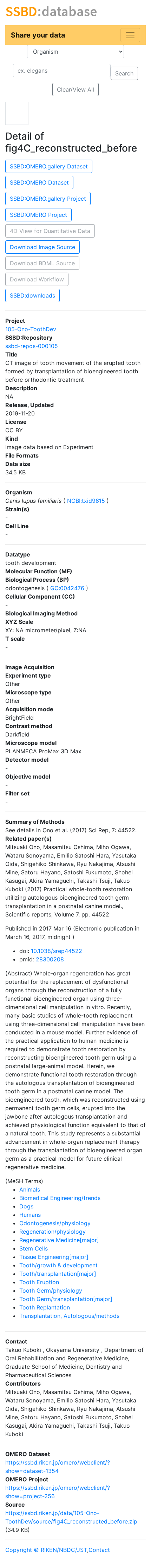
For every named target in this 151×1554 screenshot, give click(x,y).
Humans (30, 1214)
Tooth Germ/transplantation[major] (65, 1298)
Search (124, 73)
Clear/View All (75, 89)
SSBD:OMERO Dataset (39, 182)
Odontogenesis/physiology (55, 1223)
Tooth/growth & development (58, 1265)
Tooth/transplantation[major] (57, 1273)
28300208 (50, 959)
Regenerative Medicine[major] (59, 1239)
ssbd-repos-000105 (31, 345)
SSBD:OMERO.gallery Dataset (49, 166)
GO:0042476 (67, 588)
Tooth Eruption (39, 1282)
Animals (29, 1189)
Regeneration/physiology (52, 1231)
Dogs (26, 1206)
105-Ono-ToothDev (30, 329)
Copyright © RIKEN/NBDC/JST (46, 1549)
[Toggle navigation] (130, 35)
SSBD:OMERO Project (38, 214)
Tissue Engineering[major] (53, 1256)
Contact (99, 1549)
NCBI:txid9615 (86, 500)
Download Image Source (42, 247)
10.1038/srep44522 (56, 950)
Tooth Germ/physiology (50, 1290)
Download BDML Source (42, 263)
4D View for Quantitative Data (50, 230)
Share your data (38, 35)
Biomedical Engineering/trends (59, 1197)
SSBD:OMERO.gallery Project (48, 198)
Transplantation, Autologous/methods (69, 1315)
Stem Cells (33, 1248)
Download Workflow (37, 279)
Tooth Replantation (44, 1307)
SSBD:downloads (32, 295)
